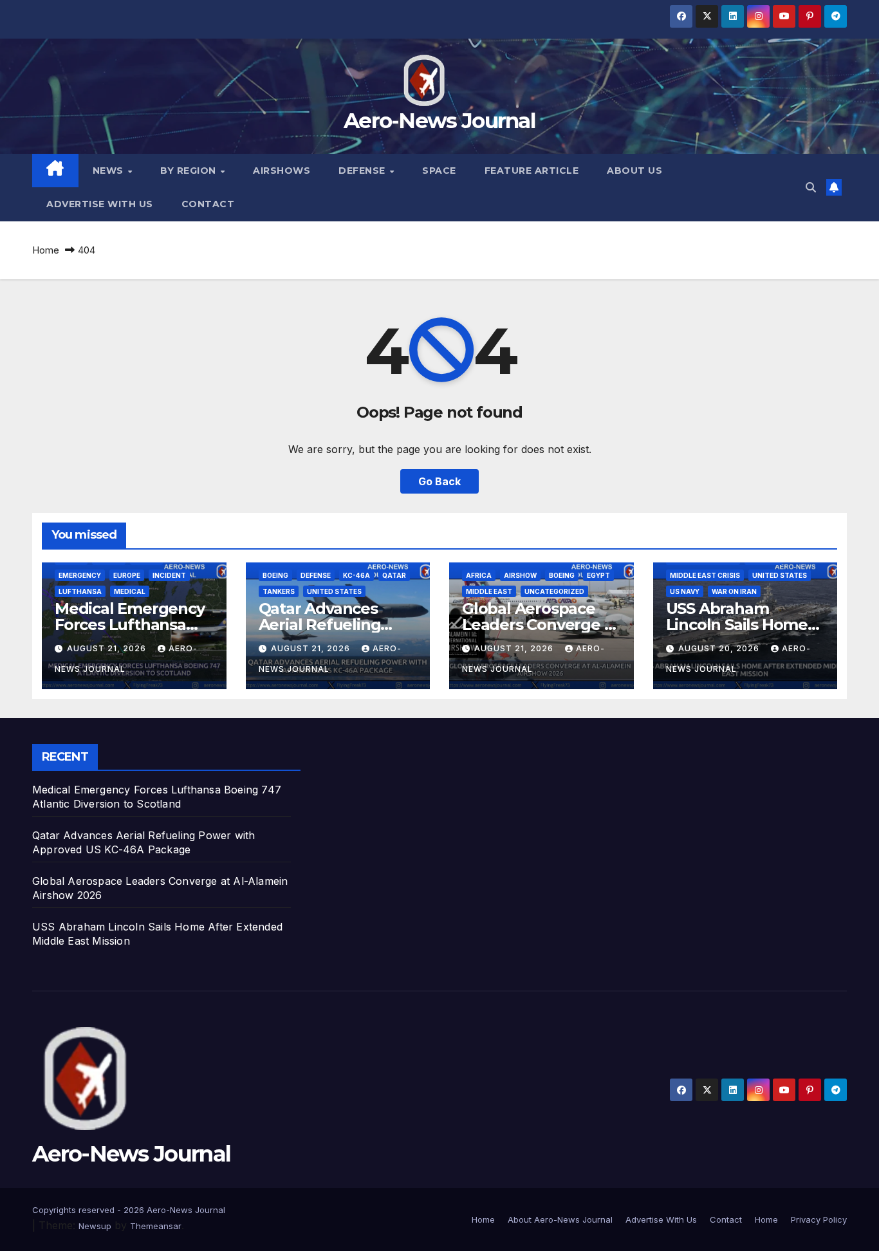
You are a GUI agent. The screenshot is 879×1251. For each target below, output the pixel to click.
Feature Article (532, 170)
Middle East (489, 591)
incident (169, 575)
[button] (811, 187)
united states (334, 591)
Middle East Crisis (705, 575)
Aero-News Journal (439, 120)
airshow (520, 575)
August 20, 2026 (720, 648)
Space (439, 170)
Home (45, 250)
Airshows (281, 170)
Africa (479, 575)
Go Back (439, 481)
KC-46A (356, 575)
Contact (208, 204)
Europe (126, 575)
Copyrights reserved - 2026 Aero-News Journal (128, 1210)
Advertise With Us (99, 204)
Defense (363, 170)
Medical (129, 591)
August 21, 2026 (108, 648)
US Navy (684, 591)
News (110, 170)
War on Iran (734, 591)
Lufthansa (80, 591)
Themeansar (155, 1226)
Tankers (279, 591)
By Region (189, 170)
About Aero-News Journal (560, 1219)
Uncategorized (554, 591)
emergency (80, 575)
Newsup (95, 1226)
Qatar (394, 575)
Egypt (598, 575)
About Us (634, 170)
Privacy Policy (819, 1219)
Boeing (275, 575)
